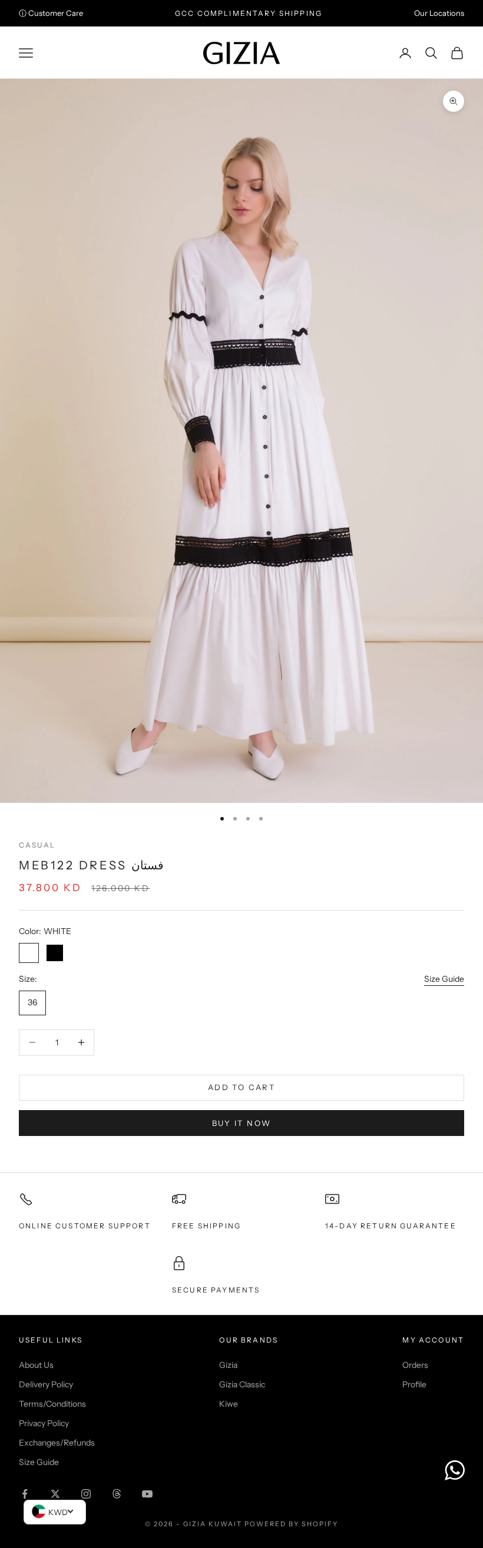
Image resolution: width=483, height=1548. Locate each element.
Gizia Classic (242, 1384)
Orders (415, 1365)
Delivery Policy (46, 1384)
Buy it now (241, 1123)
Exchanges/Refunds (57, 1442)
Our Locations (439, 13)
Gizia (228, 1365)
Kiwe (228, 1403)
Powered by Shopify (291, 1524)
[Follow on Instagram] (86, 1494)
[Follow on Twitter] (55, 1494)
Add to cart (241, 1087)
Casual (37, 845)
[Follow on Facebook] (25, 1494)
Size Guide (444, 979)
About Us (36, 1365)
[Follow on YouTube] (147, 1494)
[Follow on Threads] (117, 1494)
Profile (414, 1384)
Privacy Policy (44, 1423)
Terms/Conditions (52, 1403)
